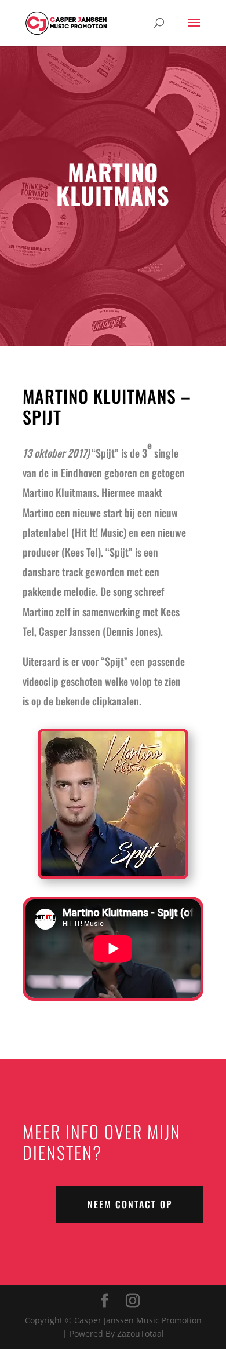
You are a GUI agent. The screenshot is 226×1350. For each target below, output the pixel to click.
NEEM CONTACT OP (130, 1204)
